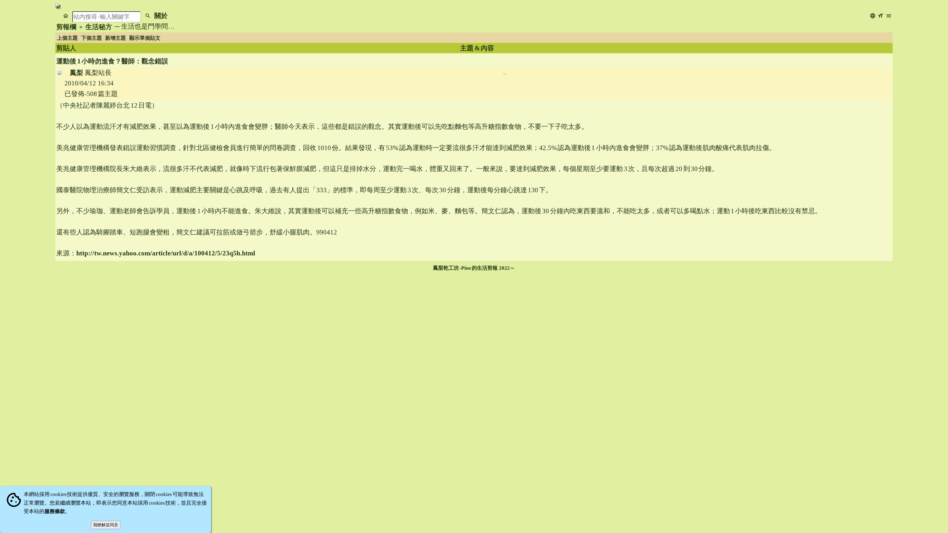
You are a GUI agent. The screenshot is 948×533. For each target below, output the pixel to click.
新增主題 (115, 38)
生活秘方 (98, 27)
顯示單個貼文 (144, 38)
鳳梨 (76, 72)
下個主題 (91, 38)
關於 (161, 15)
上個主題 (67, 38)
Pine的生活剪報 (479, 268)
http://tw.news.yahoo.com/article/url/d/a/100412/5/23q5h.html (165, 253)
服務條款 (54, 511)
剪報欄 (66, 27)
